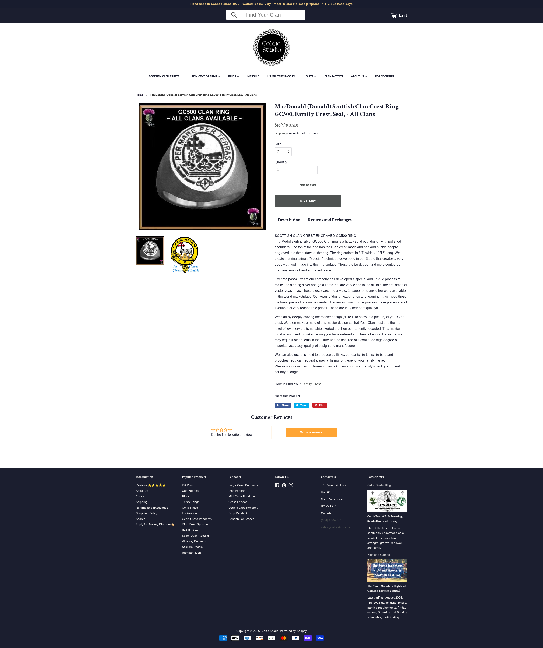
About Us (358, 76)
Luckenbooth (190, 513)
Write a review (311, 432)
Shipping (281, 133)
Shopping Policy (146, 513)
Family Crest (311, 384)
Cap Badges (190, 490)
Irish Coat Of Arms (204, 76)
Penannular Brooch (241, 519)
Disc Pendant (237, 490)
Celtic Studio (270, 631)
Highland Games (378, 554)
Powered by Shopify (293, 631)
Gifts (310, 76)
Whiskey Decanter (194, 541)
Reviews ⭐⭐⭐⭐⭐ (151, 485)
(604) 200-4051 (331, 520)
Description (289, 220)
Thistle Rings (190, 502)
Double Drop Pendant (243, 507)
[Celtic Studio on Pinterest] (284, 486)
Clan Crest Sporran (195, 524)
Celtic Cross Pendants (197, 519)
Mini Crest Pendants (242, 496)
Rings (232, 76)
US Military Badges (281, 76)
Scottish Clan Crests (164, 76)
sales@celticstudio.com (336, 527)
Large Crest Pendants (243, 485)
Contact (141, 496)
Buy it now (308, 201)
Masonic (253, 76)
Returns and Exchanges (330, 220)
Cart (403, 15)
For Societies (384, 76)
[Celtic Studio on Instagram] (290, 486)
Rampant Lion (191, 552)
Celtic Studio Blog (379, 485)
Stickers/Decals (192, 547)
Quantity (281, 162)
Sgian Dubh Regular (195, 535)
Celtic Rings (190, 507)
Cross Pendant (238, 502)
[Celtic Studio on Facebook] (277, 486)
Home (139, 95)
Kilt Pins (187, 485)
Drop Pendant (237, 513)
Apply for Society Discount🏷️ (155, 524)
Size (278, 144)
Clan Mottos (334, 76)
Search (140, 519)
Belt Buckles (190, 530)
